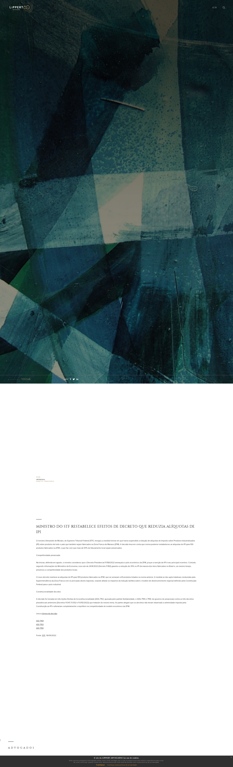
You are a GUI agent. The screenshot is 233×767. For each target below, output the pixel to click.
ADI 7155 (40, 628)
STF (43, 635)
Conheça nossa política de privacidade (122, 765)
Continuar (100, 765)
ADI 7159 (40, 621)
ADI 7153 (40, 624)
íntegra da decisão (49, 613)
